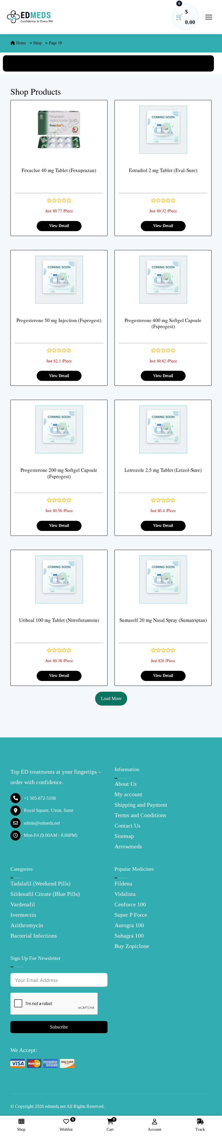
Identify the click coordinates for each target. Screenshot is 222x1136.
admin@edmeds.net (42, 823)
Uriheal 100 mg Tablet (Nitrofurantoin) (59, 620)
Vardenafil (22, 904)
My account (128, 794)
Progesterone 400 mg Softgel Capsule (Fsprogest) (163, 323)
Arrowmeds (128, 846)
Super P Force (130, 915)
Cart (110, 1125)
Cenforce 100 (130, 904)
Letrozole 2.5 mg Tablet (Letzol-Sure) (163, 470)
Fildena (123, 883)
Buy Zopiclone (131, 946)
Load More (111, 698)
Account (154, 1129)
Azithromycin (26, 925)
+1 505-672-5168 (40, 798)
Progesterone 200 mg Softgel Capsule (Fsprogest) (59, 473)
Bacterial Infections (33, 935)
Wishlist (66, 1125)
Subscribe (59, 1026)
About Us (125, 784)
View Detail (59, 226)
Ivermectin (23, 915)
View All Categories (108, 63)
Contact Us (127, 825)
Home (20, 43)
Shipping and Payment (140, 804)
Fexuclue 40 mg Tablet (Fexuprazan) (59, 170)
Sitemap (124, 836)
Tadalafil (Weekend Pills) (40, 883)
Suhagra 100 (129, 935)
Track (200, 1129)
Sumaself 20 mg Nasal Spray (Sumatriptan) (163, 620)
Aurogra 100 (129, 925)
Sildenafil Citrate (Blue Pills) (45, 894)
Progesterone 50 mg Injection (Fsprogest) (58, 320)
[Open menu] (208, 16)
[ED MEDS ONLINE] (30, 16)
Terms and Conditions (140, 815)
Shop (37, 43)
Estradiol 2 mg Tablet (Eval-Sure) (163, 170)
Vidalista (125, 894)
